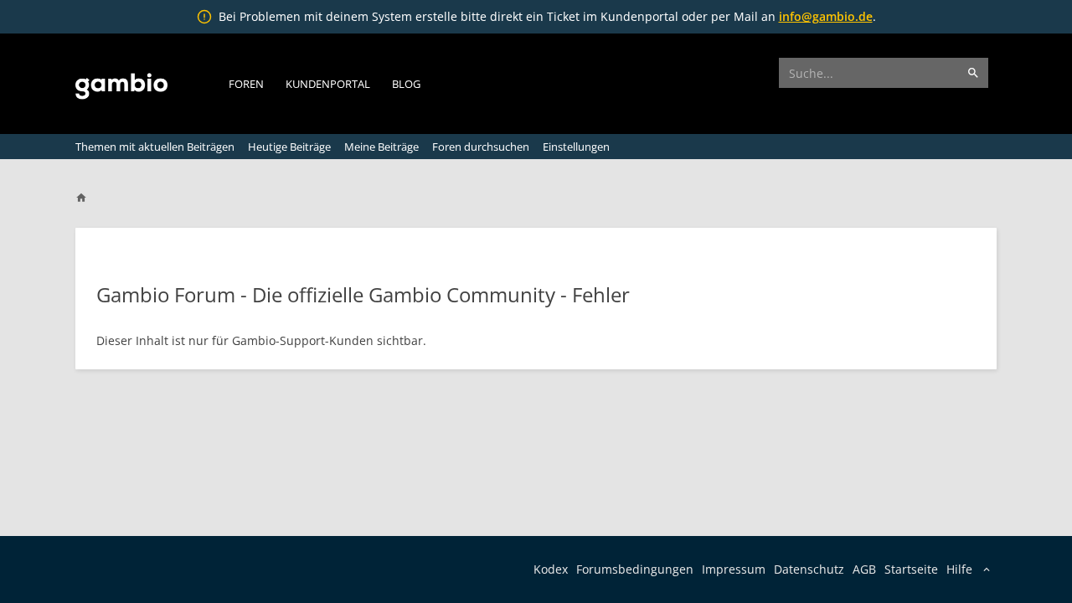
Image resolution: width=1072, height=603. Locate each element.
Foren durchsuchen (480, 146)
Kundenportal (328, 83)
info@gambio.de (826, 16)
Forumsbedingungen (634, 569)
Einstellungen (576, 146)
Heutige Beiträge (289, 146)
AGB (864, 569)
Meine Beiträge (381, 146)
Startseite (911, 569)
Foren (246, 83)
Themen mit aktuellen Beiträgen (154, 146)
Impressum (733, 569)
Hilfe (959, 569)
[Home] (88, 197)
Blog (406, 83)
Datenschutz (809, 569)
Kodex (550, 569)
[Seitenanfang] (1015, 580)
